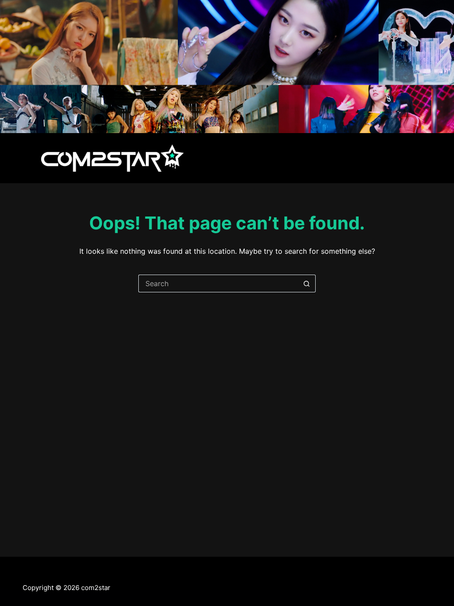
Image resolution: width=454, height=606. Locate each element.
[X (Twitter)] (26, 573)
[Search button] (307, 283)
